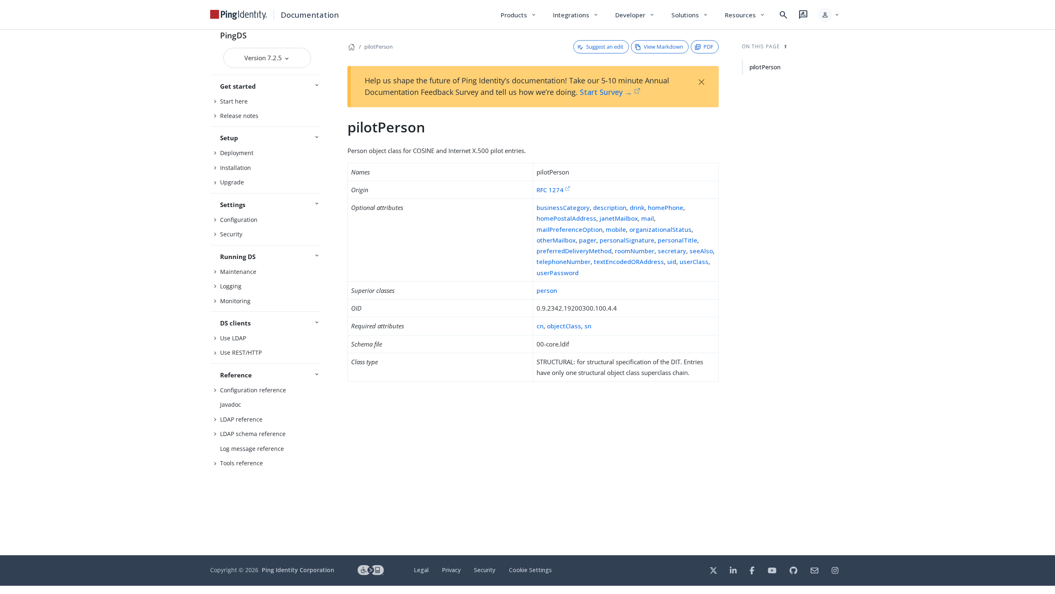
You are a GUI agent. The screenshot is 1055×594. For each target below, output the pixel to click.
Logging (230, 286)
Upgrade (232, 182)
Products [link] (519, 15)
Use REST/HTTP (241, 352)
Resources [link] (745, 15)
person (547, 290)
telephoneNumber (564, 261)
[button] (829, 15)
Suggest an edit (605, 46)
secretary (672, 251)
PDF (708, 46)
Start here (234, 101)
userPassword (558, 273)
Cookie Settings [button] (530, 570)
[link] (238, 15)
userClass (694, 261)
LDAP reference (241, 419)
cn (540, 326)
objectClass (564, 326)
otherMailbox (556, 240)
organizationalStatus (660, 229)
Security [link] (484, 570)
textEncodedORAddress (629, 261)
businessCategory (563, 207)
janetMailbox (619, 218)
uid (671, 261)
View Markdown (663, 46)
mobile (616, 229)
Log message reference (252, 449)
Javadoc (230, 404)
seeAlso (701, 251)
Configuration (239, 220)
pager (587, 240)
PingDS (233, 35)
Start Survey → (606, 92)
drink (637, 207)
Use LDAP (233, 338)
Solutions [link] (689, 15)
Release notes (239, 116)
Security (231, 234)
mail (647, 218)
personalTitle (677, 240)
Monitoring (235, 301)
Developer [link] (635, 15)
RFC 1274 (550, 190)
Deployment (236, 153)
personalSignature (627, 240)
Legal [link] (421, 570)
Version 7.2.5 (264, 58)
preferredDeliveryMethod (574, 251)
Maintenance (238, 272)
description (609, 207)
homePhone (665, 207)
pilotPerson (378, 46)
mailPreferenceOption (570, 229)
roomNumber (634, 251)
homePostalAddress (566, 218)
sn (587, 326)
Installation (235, 168)
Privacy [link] (451, 570)
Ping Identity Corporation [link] (298, 570)
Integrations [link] (576, 15)
